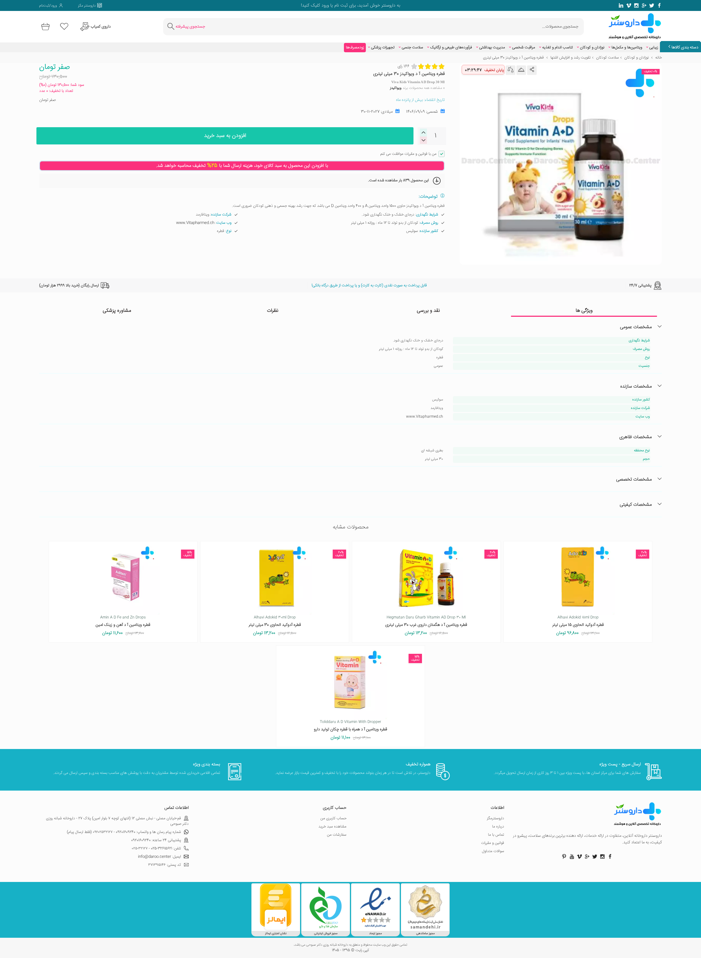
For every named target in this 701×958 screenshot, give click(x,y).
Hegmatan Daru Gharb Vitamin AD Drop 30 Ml (426, 617)
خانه (658, 58)
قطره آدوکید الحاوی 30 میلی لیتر (275, 625)
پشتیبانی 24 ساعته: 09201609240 (156, 840)
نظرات (272, 311)
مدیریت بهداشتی (492, 48)
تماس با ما (496, 835)
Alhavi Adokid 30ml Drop (275, 617)
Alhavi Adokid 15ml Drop (578, 617)
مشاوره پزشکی (117, 311)
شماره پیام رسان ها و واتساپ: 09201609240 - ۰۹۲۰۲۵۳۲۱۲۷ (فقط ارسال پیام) (124, 832)
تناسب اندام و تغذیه (557, 48)
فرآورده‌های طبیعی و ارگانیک (451, 48)
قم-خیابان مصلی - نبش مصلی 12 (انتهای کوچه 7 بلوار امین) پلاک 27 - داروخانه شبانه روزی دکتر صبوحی (117, 821)
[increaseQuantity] (423, 140)
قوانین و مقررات (492, 843)
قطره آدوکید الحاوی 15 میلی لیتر (578, 625)
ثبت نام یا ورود (334, 5)
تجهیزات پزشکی (383, 48)
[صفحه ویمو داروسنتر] (629, 5)
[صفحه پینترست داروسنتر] (564, 856)
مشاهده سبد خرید (332, 826)
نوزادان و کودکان (592, 48)
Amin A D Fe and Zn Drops (123, 617)
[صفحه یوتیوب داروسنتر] (572, 856)
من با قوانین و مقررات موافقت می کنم (408, 154)
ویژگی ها (584, 311)
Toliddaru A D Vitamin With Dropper (350, 722)
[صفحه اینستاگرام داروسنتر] (602, 856)
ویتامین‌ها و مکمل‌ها (626, 48)
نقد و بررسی (428, 311)
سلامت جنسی (412, 48)
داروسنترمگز (495, 818)
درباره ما (498, 826)
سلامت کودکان (607, 58)
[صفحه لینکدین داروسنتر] (621, 5)
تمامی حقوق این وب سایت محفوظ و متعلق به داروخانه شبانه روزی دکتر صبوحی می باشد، (350, 945)
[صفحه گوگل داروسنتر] (644, 5)
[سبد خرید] (44, 26)
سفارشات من (336, 835)
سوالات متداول (493, 851)
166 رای (403, 66)
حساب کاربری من (333, 818)
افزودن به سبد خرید (225, 136)
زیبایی (653, 48)
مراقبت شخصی (523, 48)
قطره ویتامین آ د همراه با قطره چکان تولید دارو (350, 729)
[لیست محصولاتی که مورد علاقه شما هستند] (64, 26)
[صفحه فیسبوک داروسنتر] (659, 5)
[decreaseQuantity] (423, 133)
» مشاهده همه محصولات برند (417, 88)
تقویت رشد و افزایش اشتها (570, 58)
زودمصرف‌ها (355, 48)
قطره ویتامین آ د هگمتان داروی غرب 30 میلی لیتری (426, 625)
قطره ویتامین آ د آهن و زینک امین (123, 625)
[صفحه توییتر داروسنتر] (652, 5)
